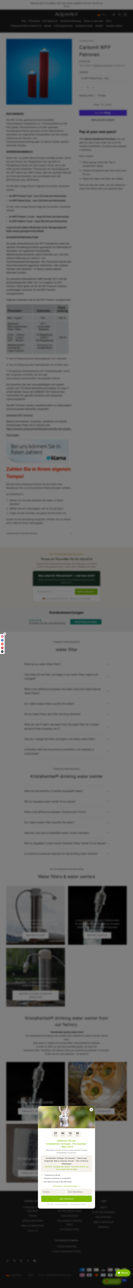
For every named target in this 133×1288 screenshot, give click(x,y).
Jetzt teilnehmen (66, 1198)
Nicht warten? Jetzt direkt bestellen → (66, 1186)
